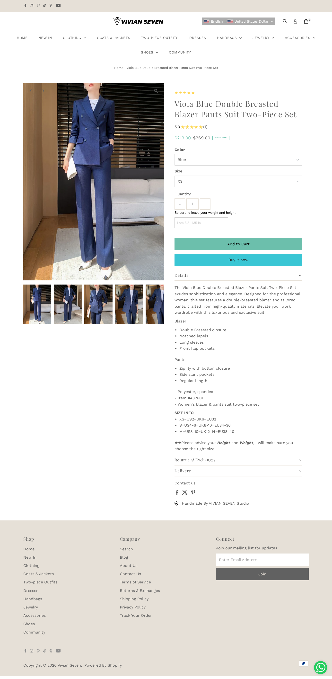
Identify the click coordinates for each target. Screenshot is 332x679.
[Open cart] (306, 21)
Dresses (197, 38)
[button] (238, 21)
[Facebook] (25, 6)
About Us (128, 565)
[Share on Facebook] (178, 493)
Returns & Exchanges (140, 590)
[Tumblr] (50, 6)
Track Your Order (136, 615)
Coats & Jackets (113, 38)
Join (262, 574)
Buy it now (238, 260)
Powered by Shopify (103, 665)
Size (178, 171)
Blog (124, 557)
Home (22, 38)
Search (126, 549)
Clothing (73, 38)
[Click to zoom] (156, 91)
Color (180, 149)
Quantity (183, 194)
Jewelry (262, 38)
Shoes (148, 52)
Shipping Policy (134, 599)
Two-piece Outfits (159, 38)
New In (45, 38)
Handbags (227, 38)
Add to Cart (238, 244)
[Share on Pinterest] (193, 493)
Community (180, 52)
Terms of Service (135, 582)
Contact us (185, 483)
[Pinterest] (38, 6)
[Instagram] (32, 6)
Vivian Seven (69, 665)
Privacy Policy (133, 607)
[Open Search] (285, 21)
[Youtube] (58, 6)
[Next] (43, 90)
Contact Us (130, 574)
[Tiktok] (44, 6)
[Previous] (31, 90)
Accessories (298, 38)
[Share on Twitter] (185, 493)
